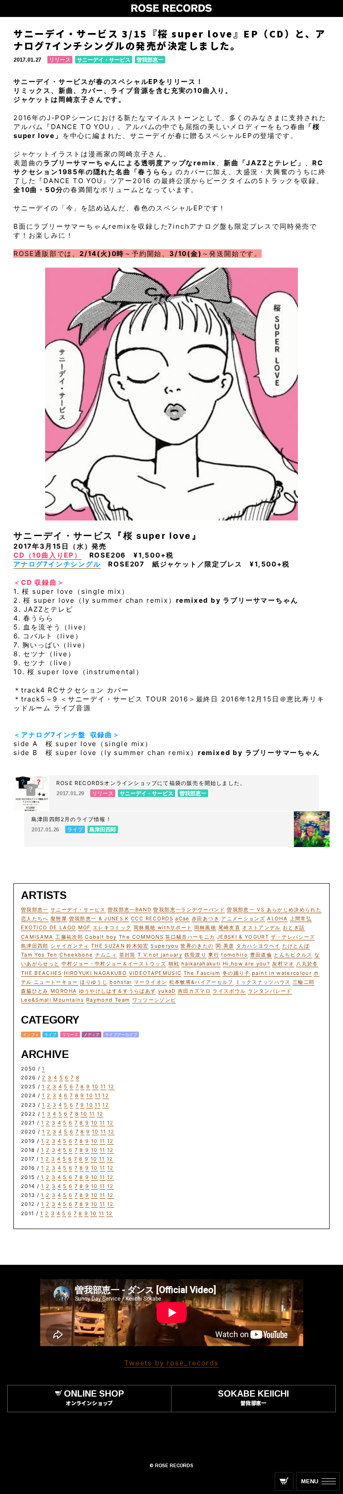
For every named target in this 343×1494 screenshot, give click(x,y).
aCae (182, 918)
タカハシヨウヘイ (258, 946)
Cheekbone (76, 955)
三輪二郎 (303, 982)
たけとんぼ (296, 946)
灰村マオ (283, 964)
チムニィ (106, 955)
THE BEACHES (41, 973)
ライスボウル (229, 991)
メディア (92, 1034)
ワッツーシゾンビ (154, 1000)
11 (103, 1086)
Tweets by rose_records (171, 1363)
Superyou (165, 946)
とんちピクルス (293, 955)
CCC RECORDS (152, 918)
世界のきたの (196, 946)
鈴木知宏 (137, 946)
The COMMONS (141, 937)
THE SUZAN (108, 946)
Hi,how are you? (246, 964)
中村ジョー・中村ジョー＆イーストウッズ (114, 964)
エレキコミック (112, 927)
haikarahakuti (201, 964)
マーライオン (150, 982)
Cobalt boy (101, 937)
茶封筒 (127, 955)
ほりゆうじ (94, 982)
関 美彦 (225, 946)
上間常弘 (301, 918)
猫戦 (174, 964)
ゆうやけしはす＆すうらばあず (117, 991)
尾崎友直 (229, 927)
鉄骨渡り (195, 955)
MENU (309, 1481)
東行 (213, 955)
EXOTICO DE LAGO (48, 927)
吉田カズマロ (194, 991)
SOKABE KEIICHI (253, 1397)
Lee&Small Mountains (52, 1000)
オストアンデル (261, 927)
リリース (60, 59)
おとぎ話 (294, 927)
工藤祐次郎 (69, 937)
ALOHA (277, 918)
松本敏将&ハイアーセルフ (201, 982)
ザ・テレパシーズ (293, 937)
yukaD (167, 991)
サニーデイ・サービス (103, 59)
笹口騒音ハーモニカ (190, 937)
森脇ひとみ (35, 991)
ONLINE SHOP (94, 1397)
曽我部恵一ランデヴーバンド (189, 909)
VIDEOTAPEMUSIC (155, 973)
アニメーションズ (243, 918)
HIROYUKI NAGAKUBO (95, 973)
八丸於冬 (307, 964)
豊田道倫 (261, 955)
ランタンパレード (270, 991)
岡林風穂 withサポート (163, 927)
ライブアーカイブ (121, 1034)
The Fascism (202, 973)
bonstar (120, 982)
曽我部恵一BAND (129, 909)
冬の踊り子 (236, 973)
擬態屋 (58, 918)
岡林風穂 (205, 927)
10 (95, 1086)
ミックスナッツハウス (263, 982)
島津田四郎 (35, 946)
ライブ (50, 1034)
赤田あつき (205, 918)
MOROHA (63, 991)
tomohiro (234, 955)
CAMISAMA (37, 937)
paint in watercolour (282, 973)
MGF (84, 927)
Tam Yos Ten (39, 955)
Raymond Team (108, 1000)
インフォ (31, 1034)
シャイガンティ (69, 946)
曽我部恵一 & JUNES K (99, 918)
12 (111, 1086)
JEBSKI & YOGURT (243, 937)
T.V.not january (160, 955)
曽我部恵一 (150, 59)
